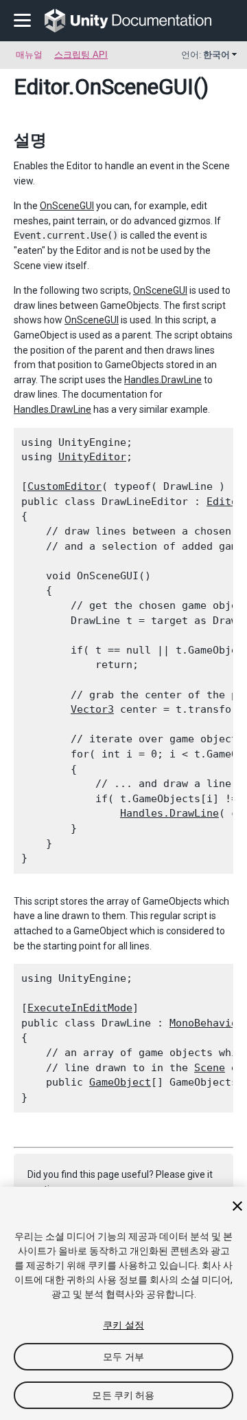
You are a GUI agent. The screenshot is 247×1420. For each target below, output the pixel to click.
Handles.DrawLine (163, 379)
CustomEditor (64, 486)
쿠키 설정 (123, 1325)
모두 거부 (123, 1356)
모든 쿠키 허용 (123, 1395)
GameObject (120, 1082)
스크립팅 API (81, 55)
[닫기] (237, 1206)
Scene (209, 1068)
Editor (41, 87)
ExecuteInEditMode (79, 1008)
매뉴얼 (29, 55)
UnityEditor (92, 457)
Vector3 (92, 709)
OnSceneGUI (67, 205)
